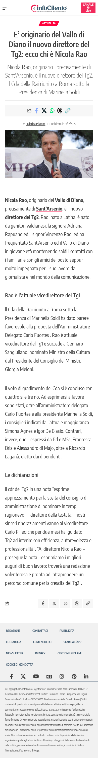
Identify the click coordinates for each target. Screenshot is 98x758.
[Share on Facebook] (36, 111)
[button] (7, 8)
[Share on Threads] (59, 111)
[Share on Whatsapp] (52, 111)
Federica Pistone (35, 124)
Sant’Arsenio (49, 208)
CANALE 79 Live (88, 8)
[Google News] (49, 676)
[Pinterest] (74, 676)
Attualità (49, 23)
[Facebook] (11, 676)
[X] (23, 676)
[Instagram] (61, 676)
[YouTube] (36, 676)
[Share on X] (44, 111)
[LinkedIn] (86, 676)
